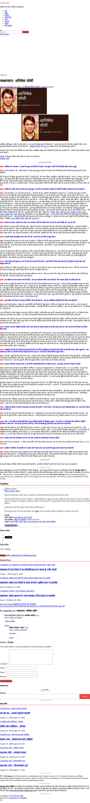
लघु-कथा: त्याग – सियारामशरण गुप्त (14, 765)
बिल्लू (27, 218)
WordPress (13, 798)
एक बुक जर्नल (4, 3)
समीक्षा (7, 15)
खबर (6, 13)
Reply (7, 625)
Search (3, 693)
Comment (4, 664)
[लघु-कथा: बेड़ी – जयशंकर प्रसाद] (12, 748)
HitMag (24, 798)
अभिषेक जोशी (4, 159)
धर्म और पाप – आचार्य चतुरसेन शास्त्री (15, 713)
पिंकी (22, 218)
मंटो (68, 212)
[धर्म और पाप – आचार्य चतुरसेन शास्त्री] (13, 709)
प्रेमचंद (52, 212)
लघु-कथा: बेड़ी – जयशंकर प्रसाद (13, 752)
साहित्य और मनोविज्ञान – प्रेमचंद (12, 726)
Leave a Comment (47, 87)
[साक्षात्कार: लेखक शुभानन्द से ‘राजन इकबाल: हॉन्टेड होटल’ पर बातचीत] (17, 591)
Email (3, 672)
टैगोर (57, 212)
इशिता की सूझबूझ (20, 519)
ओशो (15, 214)
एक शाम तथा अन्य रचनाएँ (23, 517)
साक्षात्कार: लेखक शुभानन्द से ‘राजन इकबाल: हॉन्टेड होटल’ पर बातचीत (27, 595)
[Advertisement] (45, 52)
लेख (6, 19)
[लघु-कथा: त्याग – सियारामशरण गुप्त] (12, 761)
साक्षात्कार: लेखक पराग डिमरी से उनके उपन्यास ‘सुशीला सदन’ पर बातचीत (29, 582)
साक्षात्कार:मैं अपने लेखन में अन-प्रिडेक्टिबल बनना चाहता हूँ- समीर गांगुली (28, 569)
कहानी (7, 21)
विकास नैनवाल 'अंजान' (32, 87)
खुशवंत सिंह (9, 214)
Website (3, 677)
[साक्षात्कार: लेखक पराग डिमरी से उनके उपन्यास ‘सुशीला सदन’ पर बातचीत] (25, 578)
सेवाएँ (6, 24)
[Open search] (1, 30)
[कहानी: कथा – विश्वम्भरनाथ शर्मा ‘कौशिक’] (14, 735)
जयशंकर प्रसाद (76, 212)
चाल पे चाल (23, 522)
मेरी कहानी (8, 26)
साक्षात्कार (8, 17)
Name (3, 668)
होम (6, 11)
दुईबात (37, 511)
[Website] (17, 526)
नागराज (34, 218)
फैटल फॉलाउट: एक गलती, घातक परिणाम (42, 522)
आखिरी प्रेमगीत (35, 146)
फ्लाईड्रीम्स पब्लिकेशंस (22, 555)
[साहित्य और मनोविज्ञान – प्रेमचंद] (11, 722)
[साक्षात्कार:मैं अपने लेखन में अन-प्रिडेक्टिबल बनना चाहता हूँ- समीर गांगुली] (27, 565)
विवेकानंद (21, 214)
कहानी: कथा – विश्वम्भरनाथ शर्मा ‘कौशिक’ (16, 739)
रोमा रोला (63, 212)
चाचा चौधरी (16, 218)
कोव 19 (46, 146)
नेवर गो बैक (14, 522)
